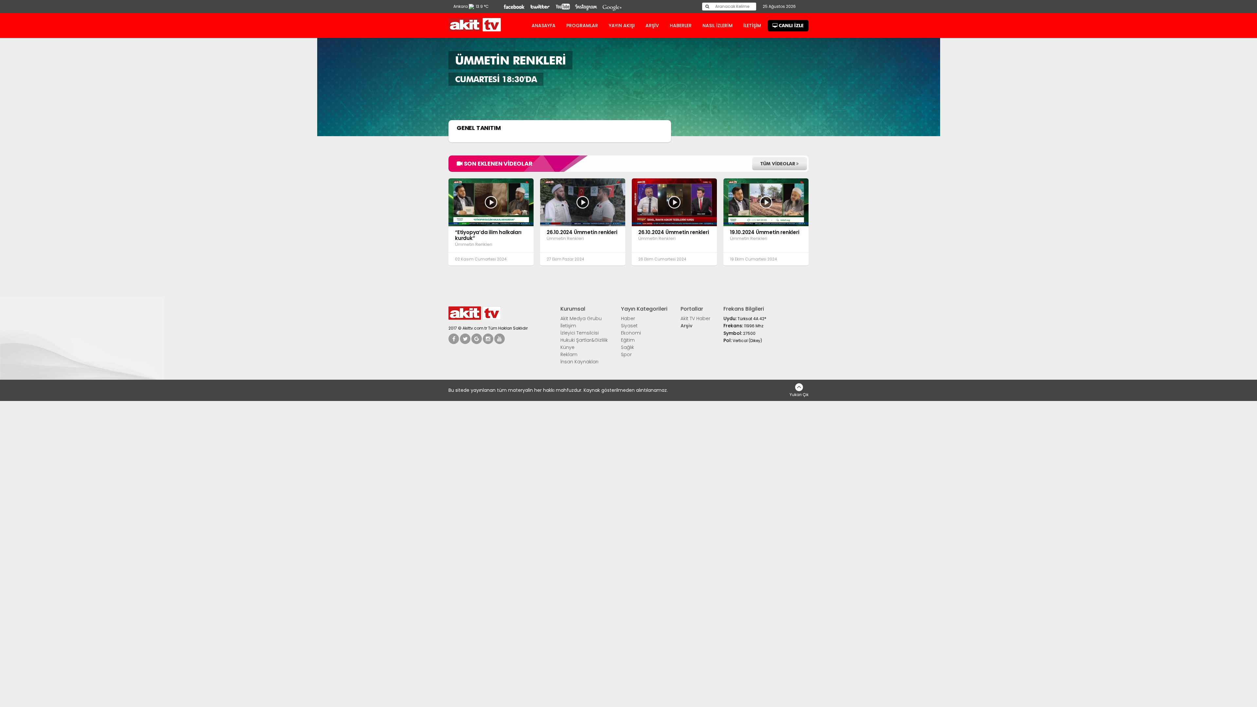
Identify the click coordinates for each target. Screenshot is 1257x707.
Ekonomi (631, 333)
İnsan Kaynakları (579, 361)
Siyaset (629, 325)
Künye (567, 347)
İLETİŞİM (752, 25)
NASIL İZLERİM (717, 25)
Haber (628, 318)
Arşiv (686, 325)
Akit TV (474, 24)
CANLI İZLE (790, 25)
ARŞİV (652, 25)
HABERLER (681, 25)
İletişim (568, 325)
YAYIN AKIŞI (622, 25)
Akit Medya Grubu (581, 318)
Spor (626, 354)
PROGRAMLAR (582, 25)
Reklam (568, 354)
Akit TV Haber (695, 318)
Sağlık (627, 347)
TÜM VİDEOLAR (778, 163)
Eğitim (628, 340)
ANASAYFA (544, 25)
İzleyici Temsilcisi (579, 333)
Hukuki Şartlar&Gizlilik (584, 340)
